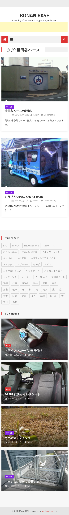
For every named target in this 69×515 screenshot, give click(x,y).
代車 (15, 283)
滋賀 (45, 289)
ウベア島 (21, 258)
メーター (26, 277)
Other (9, 106)
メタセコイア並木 (53, 270)
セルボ (36, 264)
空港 (5, 295)
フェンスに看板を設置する (22, 482)
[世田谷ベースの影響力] (34, 79)
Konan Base (34, 15)
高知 (15, 302)
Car (8, 345)
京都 (5, 283)
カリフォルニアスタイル (43, 258)
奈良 (54, 283)
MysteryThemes (49, 511)
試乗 (42, 295)
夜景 (45, 283)
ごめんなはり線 (29, 251)
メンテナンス (10, 277)
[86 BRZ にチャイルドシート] (34, 383)
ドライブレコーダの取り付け (23, 350)
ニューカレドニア (12, 270)
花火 (33, 295)
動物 (35, 283)
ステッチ (7, 264)
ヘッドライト (32, 270)
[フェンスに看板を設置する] (34, 470)
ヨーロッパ (41, 277)
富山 (5, 289)
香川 (5, 302)
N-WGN (15, 245)
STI (54, 245)
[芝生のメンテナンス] (34, 426)
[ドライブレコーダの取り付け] (34, 339)
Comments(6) (49, 200)
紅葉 (15, 295)
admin (36, 114)
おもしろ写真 (10, 251)
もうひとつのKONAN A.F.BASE (24, 196)
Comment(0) (49, 114)
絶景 (24, 295)
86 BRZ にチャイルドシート (22, 394)
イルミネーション (51, 251)
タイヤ (48, 264)
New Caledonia (31, 245)
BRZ (5, 245)
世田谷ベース (58, 277)
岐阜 (15, 289)
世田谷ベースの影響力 (19, 111)
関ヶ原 (53, 295)
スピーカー (22, 264)
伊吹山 (25, 283)
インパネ (7, 258)
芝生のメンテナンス (18, 438)
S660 (46, 245)
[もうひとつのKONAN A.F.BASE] (34, 162)
